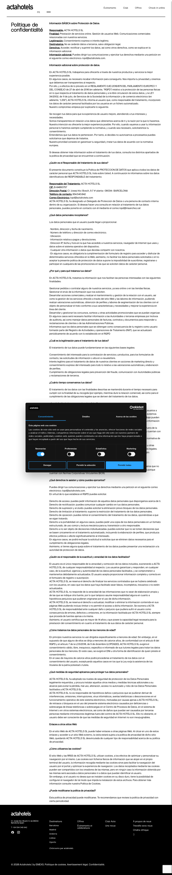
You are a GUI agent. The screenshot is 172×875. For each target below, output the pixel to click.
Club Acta (110, 821)
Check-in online (157, 7)
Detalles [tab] (86, 417)
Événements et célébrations (84, 826)
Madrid (52, 829)
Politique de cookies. (56, 864)
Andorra (53, 833)
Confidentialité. (97, 864)
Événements (110, 7)
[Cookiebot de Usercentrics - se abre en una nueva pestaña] (132, 408)
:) (133, 834)
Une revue (110, 825)
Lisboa (52, 838)
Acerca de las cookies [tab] (126, 417)
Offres (138, 7)
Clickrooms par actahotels (61, 848)
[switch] (71, 454)
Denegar (47, 465)
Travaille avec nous (142, 825)
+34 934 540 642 (20, 827)
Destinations (55, 821)
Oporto (52, 842)
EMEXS (40, 864)
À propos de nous (142, 821)
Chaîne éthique (141, 830)
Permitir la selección (86, 465)
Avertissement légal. (78, 864)
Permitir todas (124, 465)
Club (125, 7)
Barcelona (54, 825)
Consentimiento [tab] (45, 417)
